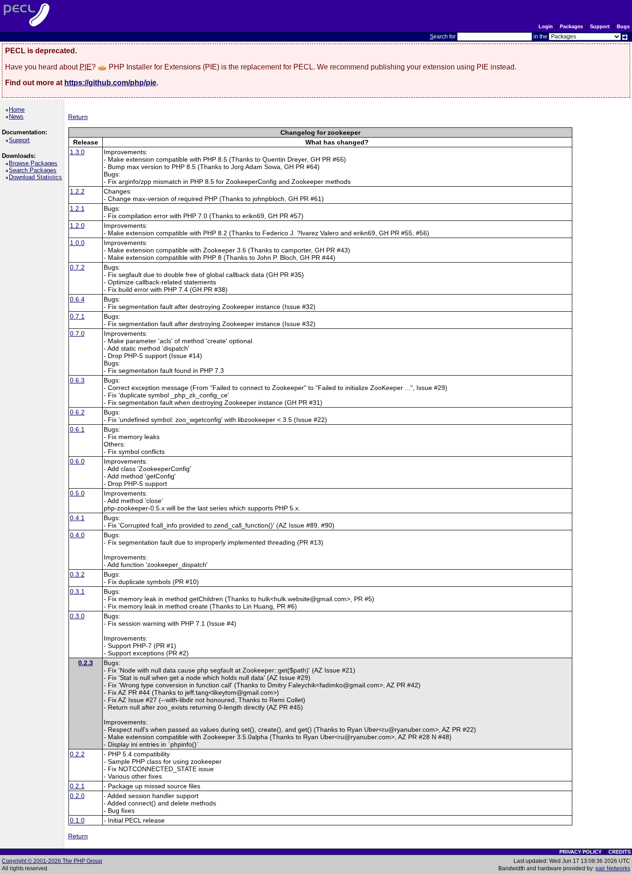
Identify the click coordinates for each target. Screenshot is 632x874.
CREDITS (619, 852)
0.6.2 (77, 412)
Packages (571, 26)
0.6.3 (77, 380)
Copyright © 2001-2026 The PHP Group (52, 861)
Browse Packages (35, 163)
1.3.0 (77, 152)
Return (78, 116)
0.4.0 (77, 535)
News (18, 116)
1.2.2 (77, 191)
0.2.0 (77, 795)
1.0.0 (77, 242)
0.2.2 (77, 754)
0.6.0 (77, 461)
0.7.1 (77, 316)
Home (18, 109)
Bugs (623, 26)
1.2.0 (77, 225)
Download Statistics (37, 177)
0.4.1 (77, 518)
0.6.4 (77, 299)
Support (600, 26)
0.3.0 (77, 616)
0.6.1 (77, 429)
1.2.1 (77, 208)
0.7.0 (77, 333)
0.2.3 (85, 663)
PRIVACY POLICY (580, 852)
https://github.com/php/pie (110, 83)
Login (546, 26)
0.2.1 (77, 786)
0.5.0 (77, 493)
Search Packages (34, 170)
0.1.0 (77, 820)
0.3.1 (77, 591)
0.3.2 (77, 574)
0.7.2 (77, 267)
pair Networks (612, 868)
